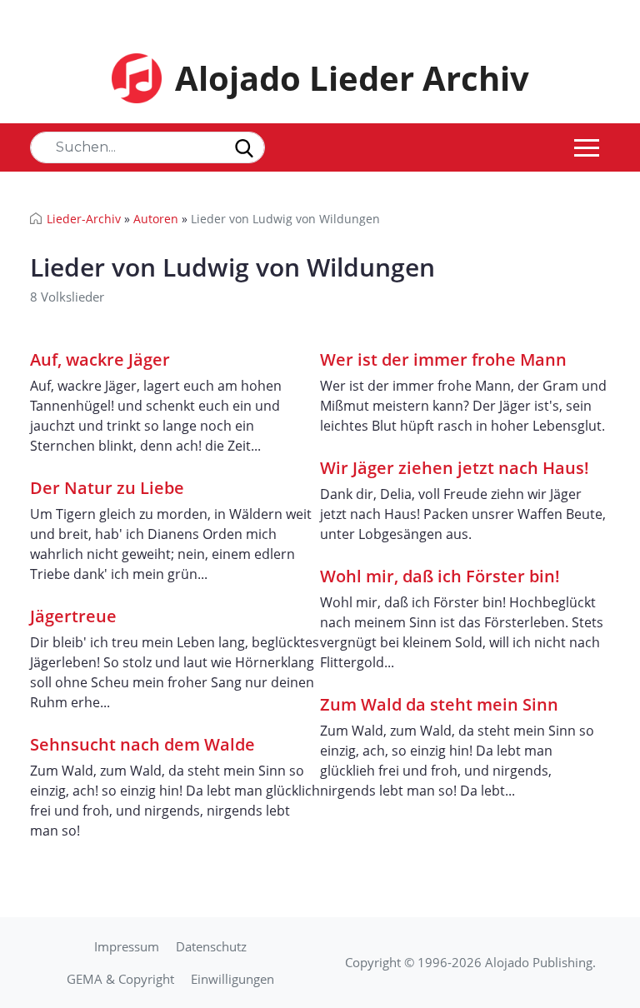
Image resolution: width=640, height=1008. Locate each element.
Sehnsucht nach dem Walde (142, 744)
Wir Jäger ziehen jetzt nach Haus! (454, 468)
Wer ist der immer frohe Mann (443, 359)
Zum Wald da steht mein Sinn (439, 704)
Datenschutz (211, 946)
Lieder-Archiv (84, 219)
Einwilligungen (232, 979)
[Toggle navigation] (586, 147)
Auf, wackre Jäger (100, 359)
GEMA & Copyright (120, 979)
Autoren (155, 219)
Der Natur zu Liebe (107, 488)
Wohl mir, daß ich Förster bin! (440, 576)
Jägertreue (73, 616)
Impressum (126, 946)
